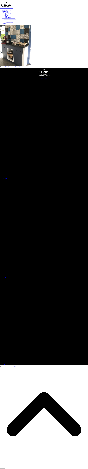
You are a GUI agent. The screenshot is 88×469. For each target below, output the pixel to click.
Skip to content (2, 0)
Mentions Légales (17, 366)
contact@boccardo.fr (44, 78)
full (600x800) (7, 66)
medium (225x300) (13, 66)
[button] (6, 8)
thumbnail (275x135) (20, 66)
